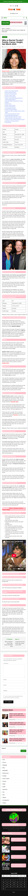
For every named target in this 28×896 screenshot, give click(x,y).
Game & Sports (6, 778)
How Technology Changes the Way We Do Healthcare (13, 1)
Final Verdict (8, 122)
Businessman (6, 773)
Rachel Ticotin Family (10, 95)
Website (5, 690)
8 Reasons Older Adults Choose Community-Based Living (17, 840)
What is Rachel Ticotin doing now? (13, 118)
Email (5, 685)
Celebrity (4, 775)
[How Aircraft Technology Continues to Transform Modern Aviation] (24, 23)
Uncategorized (6, 800)
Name (5, 679)
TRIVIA (7, 102)
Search (4, 748)
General (4, 781)
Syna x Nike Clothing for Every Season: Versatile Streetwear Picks (17, 866)
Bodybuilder (5, 770)
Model (4, 784)
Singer (4, 786)
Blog (4, 767)
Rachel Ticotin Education (11, 93)
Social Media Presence (10, 108)
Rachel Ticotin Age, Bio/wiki (11, 91)
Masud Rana (6, 46)
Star (3, 792)
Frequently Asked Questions (11, 115)
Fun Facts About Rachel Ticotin (12, 113)
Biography (5, 765)
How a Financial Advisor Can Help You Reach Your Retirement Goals (18, 849)
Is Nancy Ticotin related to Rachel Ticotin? (15, 119)
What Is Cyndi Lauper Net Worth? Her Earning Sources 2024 (16, 715)
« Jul (13, 892)
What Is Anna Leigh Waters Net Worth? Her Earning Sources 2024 (16, 731)
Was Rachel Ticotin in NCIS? (12, 121)
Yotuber (4, 802)
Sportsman (5, 789)
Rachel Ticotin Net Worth (11, 109)
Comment (6, 663)
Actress (5, 37)
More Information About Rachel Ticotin (14, 101)
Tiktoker (4, 797)
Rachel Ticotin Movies (10, 106)
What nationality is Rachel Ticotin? (13, 116)
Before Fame (8, 103)
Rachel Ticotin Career (10, 105)
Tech (4, 794)
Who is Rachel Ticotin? (10, 92)
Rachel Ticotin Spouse (10, 96)
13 (14, 882)
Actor (4, 759)
